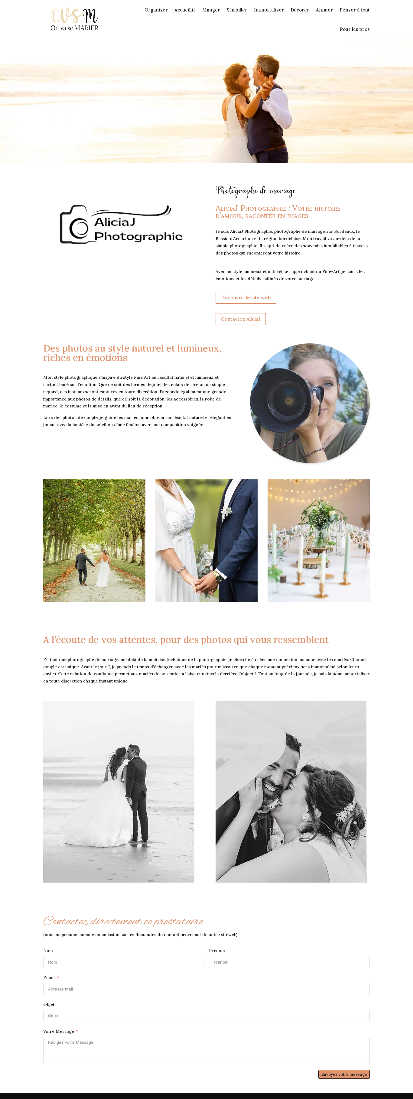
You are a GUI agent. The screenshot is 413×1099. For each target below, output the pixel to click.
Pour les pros (355, 29)
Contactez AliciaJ (241, 319)
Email (49, 977)
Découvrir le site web (246, 297)
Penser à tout (355, 10)
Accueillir (185, 10)
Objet (48, 1004)
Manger (211, 10)
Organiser (156, 10)
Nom (48, 950)
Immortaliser (269, 10)
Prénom (217, 950)
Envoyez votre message (344, 1074)
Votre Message (58, 1031)
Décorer (300, 10)
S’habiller (237, 10)
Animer (324, 10)
